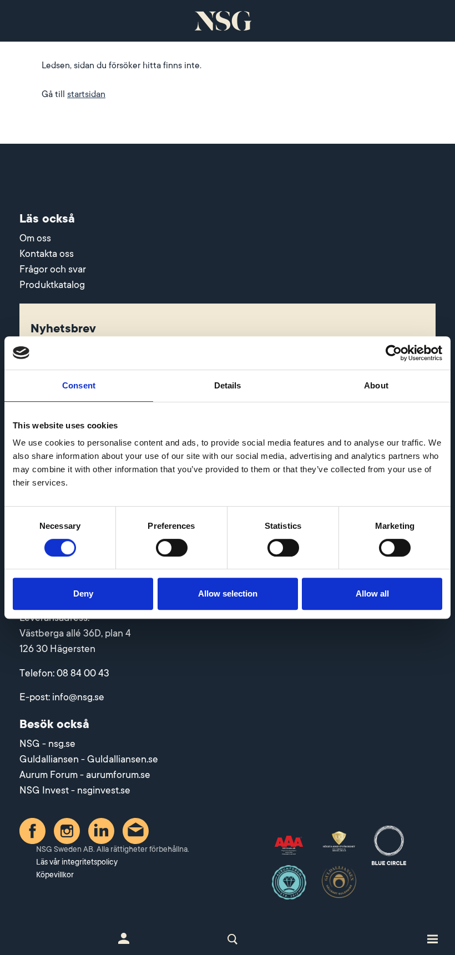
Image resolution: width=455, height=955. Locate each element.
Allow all (372, 593)
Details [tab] (227, 385)
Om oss (35, 238)
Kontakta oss (46, 253)
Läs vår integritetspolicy (77, 862)
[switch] (172, 548)
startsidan (86, 94)
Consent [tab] (78, 385)
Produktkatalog (52, 285)
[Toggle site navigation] (432, 938)
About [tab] (376, 385)
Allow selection (227, 593)
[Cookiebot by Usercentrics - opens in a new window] (393, 353)
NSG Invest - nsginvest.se (74, 790)
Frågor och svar (52, 269)
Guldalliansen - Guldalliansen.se (88, 759)
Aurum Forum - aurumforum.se (84, 775)
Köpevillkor (55, 875)
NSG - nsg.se (47, 743)
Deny (83, 593)
